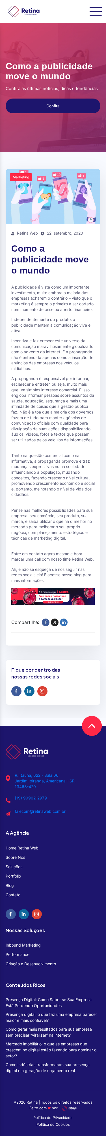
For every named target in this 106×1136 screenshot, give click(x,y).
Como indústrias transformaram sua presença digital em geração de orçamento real (48, 1067)
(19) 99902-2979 (31, 797)
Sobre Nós (15, 857)
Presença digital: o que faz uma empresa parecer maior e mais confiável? (51, 1017)
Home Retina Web (22, 847)
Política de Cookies (53, 1124)
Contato (13, 894)
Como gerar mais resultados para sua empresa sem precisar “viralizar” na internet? (49, 1032)
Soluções (14, 866)
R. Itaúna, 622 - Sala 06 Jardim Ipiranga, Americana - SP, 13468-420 (45, 781)
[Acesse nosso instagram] (42, 691)
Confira (53, 105)
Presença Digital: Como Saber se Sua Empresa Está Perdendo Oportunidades (49, 1002)
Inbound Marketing (23, 945)
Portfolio (13, 876)
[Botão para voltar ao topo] (92, 726)
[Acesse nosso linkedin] (29, 691)
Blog (10, 885)
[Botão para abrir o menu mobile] (96, 11)
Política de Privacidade (53, 1117)
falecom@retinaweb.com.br (40, 811)
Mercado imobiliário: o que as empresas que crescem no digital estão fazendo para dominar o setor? (51, 1049)
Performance (17, 954)
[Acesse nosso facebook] (16, 691)
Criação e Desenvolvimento (31, 963)
